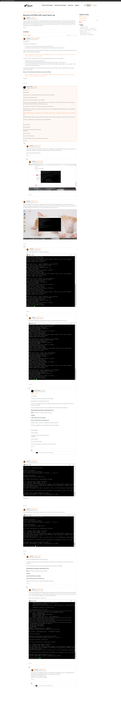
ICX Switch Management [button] (85, 33)
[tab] (26, 32)
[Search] (84, 5)
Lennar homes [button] (83, 34)
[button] (52, 177)
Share (24, 28)
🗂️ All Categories (83, 17)
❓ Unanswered (88, 20)
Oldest (28, 35)
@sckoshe (27, 89)
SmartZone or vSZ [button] (84, 28)
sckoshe (28, 17)
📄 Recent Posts (83, 18)
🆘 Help (81, 22)
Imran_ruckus (29, 86)
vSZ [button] (95, 30)
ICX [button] (81, 30)
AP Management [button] (88, 30)
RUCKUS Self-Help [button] (84, 27)
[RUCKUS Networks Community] (28, 5)
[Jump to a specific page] (76, 35)
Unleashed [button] (91, 34)
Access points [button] (83, 31)
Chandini (28, 38)
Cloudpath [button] (92, 28)
